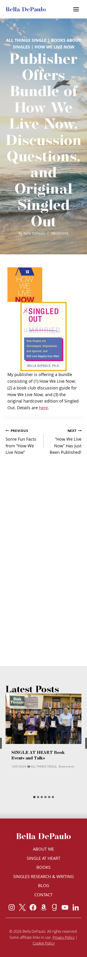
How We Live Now (54, 47)
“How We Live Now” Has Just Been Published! (65, 441)
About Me (43, 849)
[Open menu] (76, 9)
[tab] (34, 797)
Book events (66, 766)
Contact (43, 894)
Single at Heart (43, 858)
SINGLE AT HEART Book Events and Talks (38, 755)
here (43, 407)
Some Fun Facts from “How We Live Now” (21, 441)
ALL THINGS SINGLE (26, 40)
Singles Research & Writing (43, 876)
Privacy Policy (63, 937)
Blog (43, 885)
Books (43, 867)
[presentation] (43, 719)
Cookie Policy (44, 943)
